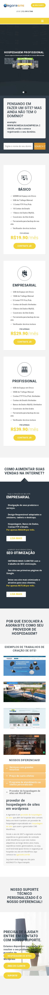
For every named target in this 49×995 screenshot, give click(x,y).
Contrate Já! (24, 246)
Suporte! (12, 975)
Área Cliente (39, 5)
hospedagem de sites (20, 956)
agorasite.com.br (23, 854)
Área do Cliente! (17, 965)
